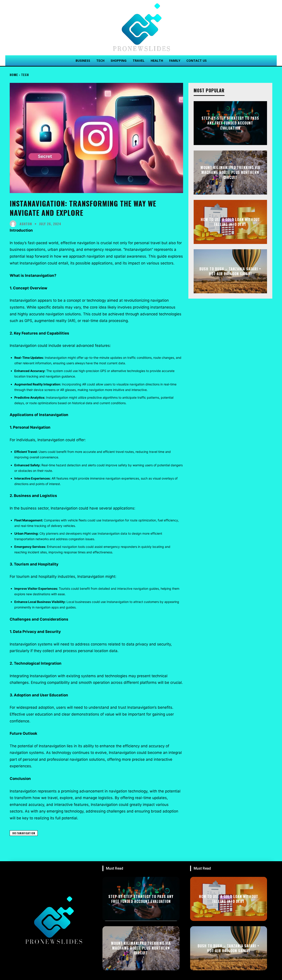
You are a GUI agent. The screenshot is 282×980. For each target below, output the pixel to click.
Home (14, 74)
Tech (25, 74)
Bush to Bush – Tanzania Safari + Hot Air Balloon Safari (230, 271)
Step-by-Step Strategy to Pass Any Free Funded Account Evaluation (230, 123)
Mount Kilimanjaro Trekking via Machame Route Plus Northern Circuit (230, 172)
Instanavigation (23, 833)
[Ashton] (14, 223)
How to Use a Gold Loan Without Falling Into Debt (230, 222)
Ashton (26, 223)
